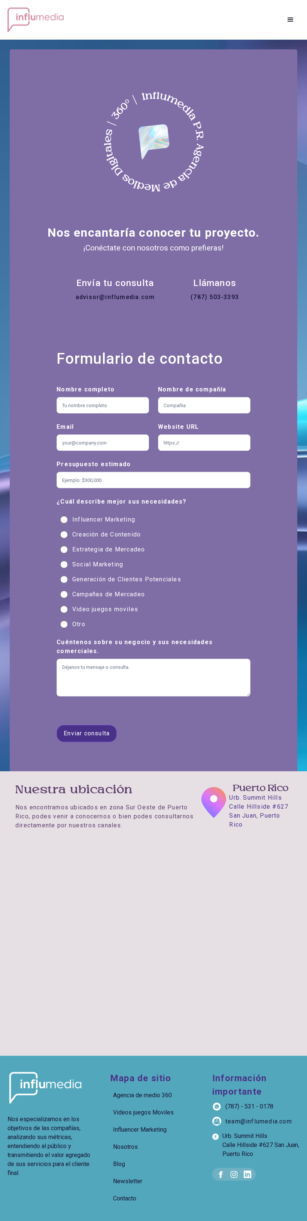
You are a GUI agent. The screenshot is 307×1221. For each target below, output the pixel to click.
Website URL (178, 426)
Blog (119, 1164)
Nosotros (125, 1146)
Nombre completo (86, 389)
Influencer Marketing (140, 1129)
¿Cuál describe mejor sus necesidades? (121, 501)
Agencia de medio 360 (142, 1095)
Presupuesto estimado (94, 464)
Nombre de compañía (192, 389)
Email (65, 426)
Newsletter (127, 1181)
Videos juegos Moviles (143, 1112)
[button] (291, 20)
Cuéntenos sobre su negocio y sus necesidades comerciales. (135, 647)
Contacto (124, 1198)
